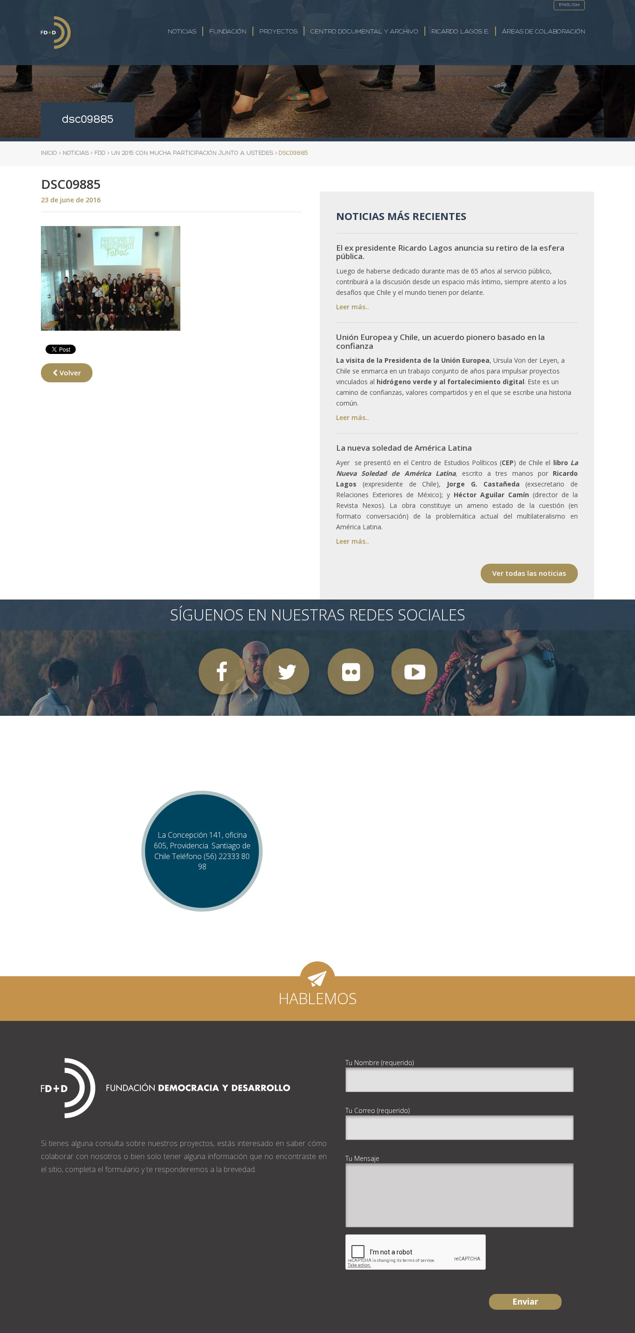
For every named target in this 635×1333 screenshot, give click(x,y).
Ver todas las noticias (529, 573)
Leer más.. (352, 306)
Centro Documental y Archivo (364, 31)
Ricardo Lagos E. (460, 31)
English (569, 4)
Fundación (227, 31)
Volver (69, 372)
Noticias (182, 31)
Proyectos (278, 31)
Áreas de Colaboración (543, 31)
